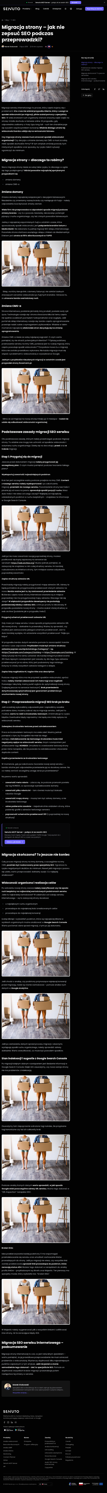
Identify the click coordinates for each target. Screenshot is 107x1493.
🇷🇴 (52, 47)
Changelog (70, 1444)
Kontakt (68, 1451)
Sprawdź (74, 2)
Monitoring (7, 1454)
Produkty (26, 9)
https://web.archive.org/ (22, 563)
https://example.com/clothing (58, 652)
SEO (14, 20)
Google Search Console (53, 1459)
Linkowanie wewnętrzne (53, 1453)
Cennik (46, 9)
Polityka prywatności (73, 1457)
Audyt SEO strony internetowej (51, 1463)
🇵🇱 (49, 47)
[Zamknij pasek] (104, 2)
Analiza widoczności (10, 1441)
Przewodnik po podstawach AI (50, 1442)
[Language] (71, 9)
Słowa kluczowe (50, 1456)
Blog (37, 9)
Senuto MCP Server (10, 1463)
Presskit (68, 1448)
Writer (5, 1460)
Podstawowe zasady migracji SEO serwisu (91, 69)
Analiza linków (8, 1451)
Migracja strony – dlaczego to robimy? (92, 63)
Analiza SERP (7, 1448)
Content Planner (9, 1457)
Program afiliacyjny (31, 1444)
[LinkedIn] (12, 1422)
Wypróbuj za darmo (94, 9)
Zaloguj (79, 9)
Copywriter (49, 1467)
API (4, 1466)
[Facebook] (4, 1422)
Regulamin (69, 1460)
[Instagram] (8, 1422)
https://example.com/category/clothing (22, 652)
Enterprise (57, 9)
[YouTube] (16, 1422)
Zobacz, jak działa (14, 842)
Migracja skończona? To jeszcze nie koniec (93, 74)
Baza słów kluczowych (11, 1444)
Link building (49, 1450)
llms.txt (68, 1454)
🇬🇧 (46, 47)
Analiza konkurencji (52, 1447)
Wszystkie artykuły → (21, 1393)
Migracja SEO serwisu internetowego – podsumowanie (93, 80)
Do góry (88, 95)
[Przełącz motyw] (65, 9)
